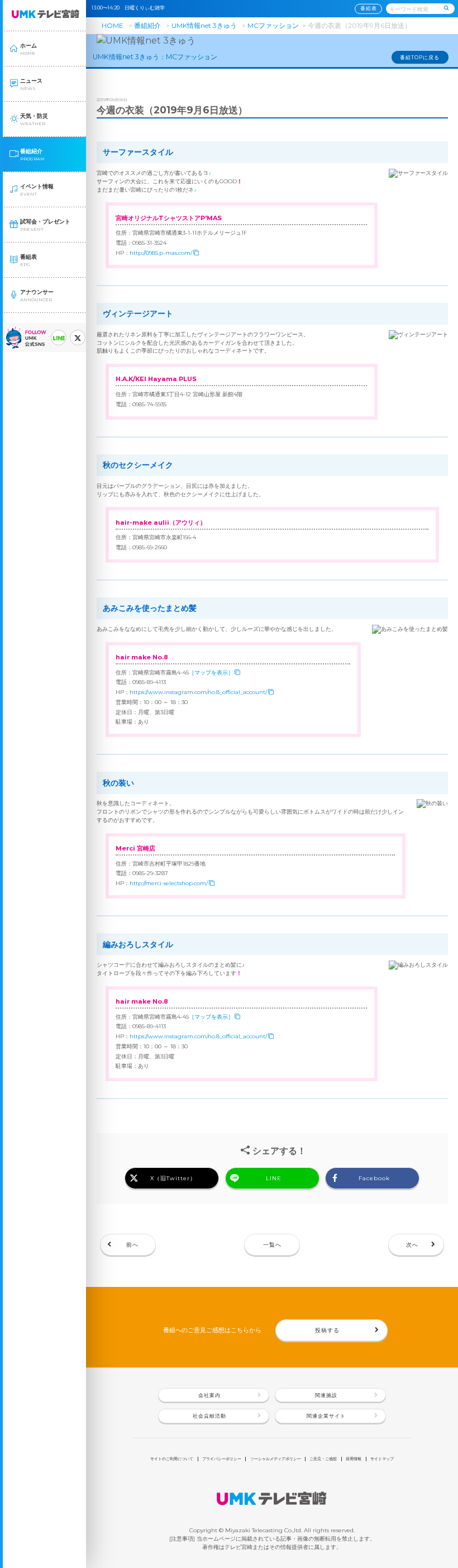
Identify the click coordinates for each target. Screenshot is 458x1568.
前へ (132, 1244)
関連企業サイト (326, 1416)
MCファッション (273, 25)
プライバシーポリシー (221, 1459)
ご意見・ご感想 (323, 1459)
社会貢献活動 (209, 1416)
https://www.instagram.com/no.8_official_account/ (198, 691)
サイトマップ (382, 1459)
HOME (112, 25)
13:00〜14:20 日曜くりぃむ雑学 (131, 8)
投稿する (327, 1330)
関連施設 (326, 1395)
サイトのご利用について (171, 1459)
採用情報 (353, 1459)
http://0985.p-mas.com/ (161, 252)
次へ (412, 1244)
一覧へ (272, 1244)
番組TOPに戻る (420, 57)
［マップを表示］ (211, 672)
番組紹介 (147, 25)
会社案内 (209, 1395)
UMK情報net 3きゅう (204, 25)
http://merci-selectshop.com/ (169, 883)
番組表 (368, 8)
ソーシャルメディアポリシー (275, 1459)
